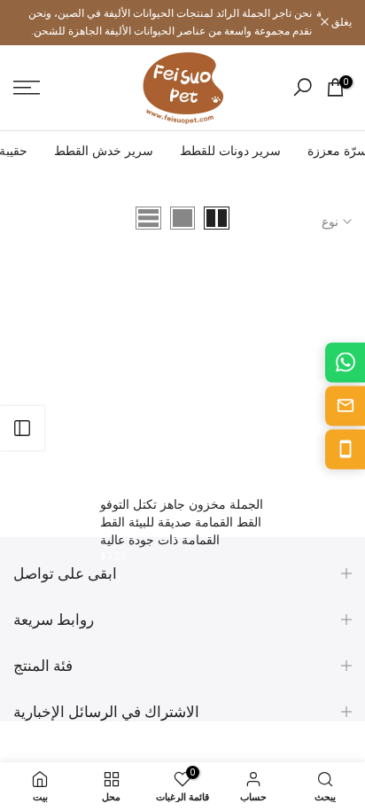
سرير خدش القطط (103, 151)
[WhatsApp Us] (345, 362)
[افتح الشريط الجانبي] (22, 428)
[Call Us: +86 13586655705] (345, 449)
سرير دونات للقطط (230, 151)
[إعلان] (167, 22)
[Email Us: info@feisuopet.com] (345, 405)
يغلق (340, 22)
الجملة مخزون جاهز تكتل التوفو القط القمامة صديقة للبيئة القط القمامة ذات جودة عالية (181, 522)
